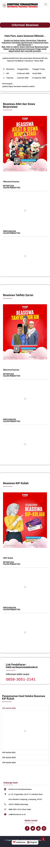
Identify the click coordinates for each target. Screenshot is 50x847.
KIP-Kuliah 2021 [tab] (9, 752)
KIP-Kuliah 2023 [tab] (9, 763)
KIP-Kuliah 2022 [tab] (9, 757)
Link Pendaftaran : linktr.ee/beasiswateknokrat (22, 666)
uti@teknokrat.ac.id (17, 814)
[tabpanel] (25, 730)
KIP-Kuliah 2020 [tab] (9, 708)
